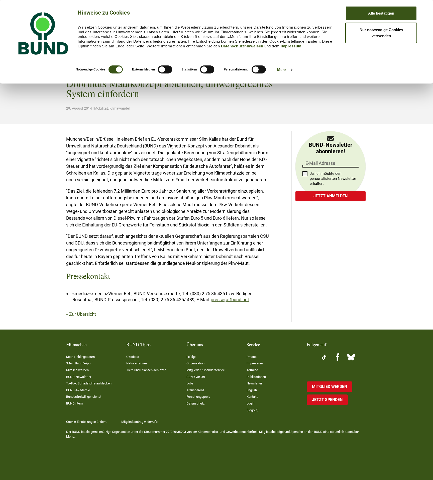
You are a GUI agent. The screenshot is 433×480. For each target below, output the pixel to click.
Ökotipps (132, 357)
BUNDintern (74, 403)
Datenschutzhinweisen (242, 46)
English (252, 390)
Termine (252, 370)
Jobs (189, 383)
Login (250, 403)
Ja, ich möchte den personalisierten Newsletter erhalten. (333, 178)
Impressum (291, 46)
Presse (252, 357)
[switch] (165, 69)
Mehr (281, 69)
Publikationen (256, 377)
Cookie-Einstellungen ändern (86, 422)
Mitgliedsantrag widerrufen (140, 422)
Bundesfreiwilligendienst (83, 396)
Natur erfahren (136, 363)
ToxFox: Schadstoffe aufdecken (89, 383)
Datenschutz (195, 403)
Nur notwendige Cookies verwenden (381, 33)
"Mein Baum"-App (78, 363)
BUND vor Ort (195, 377)
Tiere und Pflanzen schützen (146, 370)
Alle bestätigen (381, 13)
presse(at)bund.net (230, 299)
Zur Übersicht (82, 314)
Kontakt (252, 396)
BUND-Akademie (78, 390)
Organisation (195, 363)
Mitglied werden (77, 370)
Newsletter (254, 383)
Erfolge (191, 357)
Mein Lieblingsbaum (80, 357)
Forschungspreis (198, 396)
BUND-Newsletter (78, 377)
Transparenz (195, 390)
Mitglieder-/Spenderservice (205, 370)
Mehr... (70, 436)
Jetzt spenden (327, 399)
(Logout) (253, 410)
